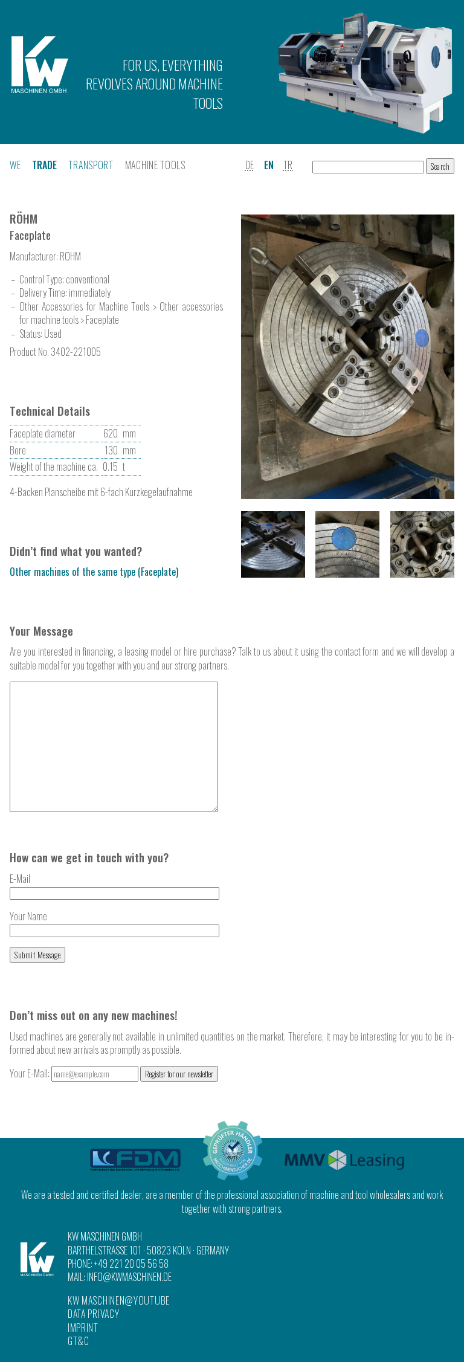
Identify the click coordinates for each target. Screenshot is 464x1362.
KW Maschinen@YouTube (119, 1300)
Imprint (83, 1327)
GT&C (78, 1341)
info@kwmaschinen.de (129, 1277)
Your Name (28, 916)
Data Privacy (93, 1313)
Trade (44, 165)
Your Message (41, 630)
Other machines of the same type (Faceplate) (94, 571)
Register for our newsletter (179, 1074)
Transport (90, 165)
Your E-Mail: (30, 1073)
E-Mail (20, 878)
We (15, 165)
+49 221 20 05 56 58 (131, 1263)
